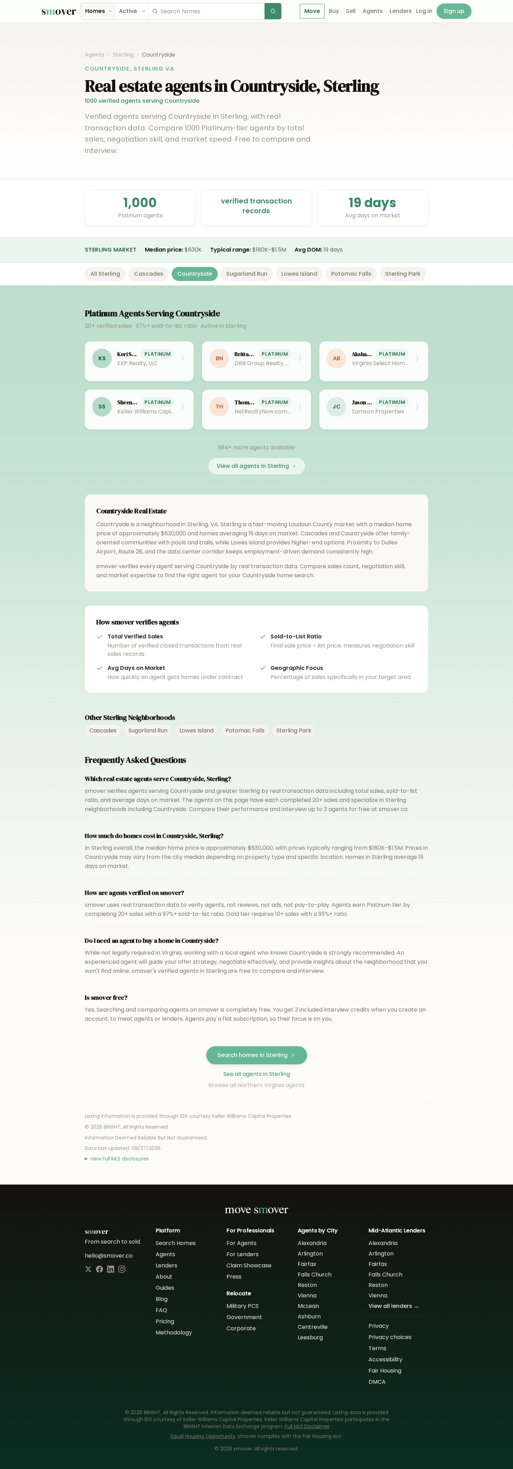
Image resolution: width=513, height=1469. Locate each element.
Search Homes (176, 1243)
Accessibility (385, 1359)
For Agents (241, 1243)
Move (312, 11)
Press (233, 1277)
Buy (334, 11)
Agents (373, 11)
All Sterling (105, 274)
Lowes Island (299, 274)
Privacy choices (390, 1337)
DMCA (377, 1382)
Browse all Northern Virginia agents (256, 1085)
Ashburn (309, 1316)
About (164, 1277)
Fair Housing (385, 1371)
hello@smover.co (109, 1256)
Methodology (174, 1333)
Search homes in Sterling (252, 1055)
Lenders (401, 11)
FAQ (161, 1310)
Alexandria (312, 1243)
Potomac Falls (351, 274)
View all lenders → (394, 1306)
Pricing (165, 1321)
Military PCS (242, 1306)
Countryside (194, 274)
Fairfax (307, 1264)
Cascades (148, 274)
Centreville (313, 1327)
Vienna (307, 1295)
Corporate (241, 1328)
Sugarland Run (246, 274)
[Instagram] (121, 1269)
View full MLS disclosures (119, 1158)
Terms (377, 1348)
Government (244, 1317)
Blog (162, 1299)
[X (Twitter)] (88, 1269)
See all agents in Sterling (256, 1074)
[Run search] (273, 11)
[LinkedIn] (110, 1269)
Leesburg (310, 1337)
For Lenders (242, 1254)
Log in (424, 11)
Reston (307, 1285)
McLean (308, 1306)
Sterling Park (403, 274)
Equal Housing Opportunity (203, 1436)
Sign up (454, 11)
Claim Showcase (249, 1265)
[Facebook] (99, 1269)
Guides (165, 1288)
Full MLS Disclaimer (307, 1426)
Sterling (123, 55)
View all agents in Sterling (253, 466)
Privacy (379, 1326)
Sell (351, 11)
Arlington (310, 1254)
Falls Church (315, 1275)
